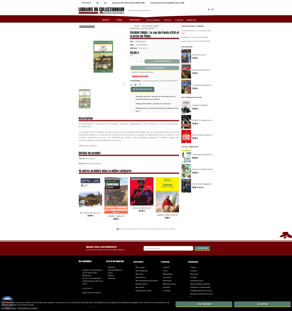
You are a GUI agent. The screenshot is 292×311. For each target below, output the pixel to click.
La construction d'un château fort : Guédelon (204, 85)
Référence (83, 163)
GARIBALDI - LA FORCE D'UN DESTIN (167, 215)
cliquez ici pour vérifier (167, 229)
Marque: (133, 48)
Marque (82, 158)
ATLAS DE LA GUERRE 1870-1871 (142, 208)
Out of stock (111, 212)
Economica (143, 48)
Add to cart (86, 209)
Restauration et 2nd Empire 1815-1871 (163, 81)
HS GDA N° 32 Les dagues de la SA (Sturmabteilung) (207, 120)
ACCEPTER (262, 304)
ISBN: (132, 45)
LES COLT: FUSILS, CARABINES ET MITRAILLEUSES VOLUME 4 (209, 184)
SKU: (132, 41)
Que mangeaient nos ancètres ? (201, 70)
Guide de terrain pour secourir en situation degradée (207, 135)
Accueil (145, 81)
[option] (103, 57)
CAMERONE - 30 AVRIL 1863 (116, 216)
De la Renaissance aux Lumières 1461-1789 (196, 32)
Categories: (135, 81)
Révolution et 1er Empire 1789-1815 (194, 37)
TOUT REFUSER (204, 304)
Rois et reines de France (199, 54)
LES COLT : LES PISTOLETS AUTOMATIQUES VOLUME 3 (208, 169)
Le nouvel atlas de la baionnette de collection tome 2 (207, 154)
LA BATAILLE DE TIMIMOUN (199, 105)
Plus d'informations (8, 308)
